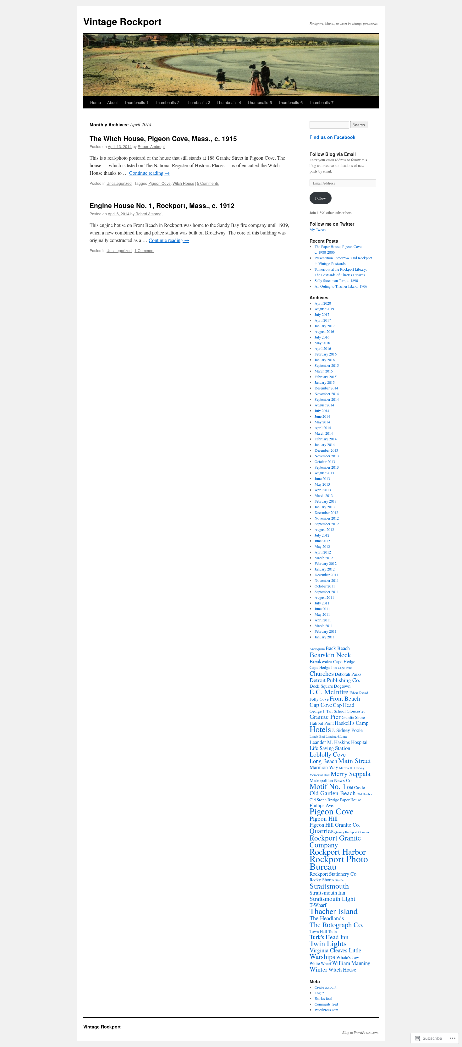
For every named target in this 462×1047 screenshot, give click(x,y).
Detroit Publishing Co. (335, 680)
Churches (322, 673)
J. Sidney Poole (347, 730)
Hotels (320, 728)
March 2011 (324, 625)
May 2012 (322, 546)
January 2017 (325, 325)
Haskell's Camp (351, 722)
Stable (339, 880)
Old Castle (356, 787)
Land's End (317, 736)
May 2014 (322, 421)
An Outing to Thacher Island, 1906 (341, 286)
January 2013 (325, 506)
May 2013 (322, 484)
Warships (322, 956)
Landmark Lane (336, 736)
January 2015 (325, 382)
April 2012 (323, 551)
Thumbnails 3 (198, 102)
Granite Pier (325, 716)
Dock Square (321, 686)
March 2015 (324, 370)
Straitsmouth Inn (327, 892)
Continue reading (149, 172)
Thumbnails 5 (259, 102)
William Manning (351, 963)
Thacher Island (334, 911)
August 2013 (324, 472)
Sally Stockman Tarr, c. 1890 (336, 280)
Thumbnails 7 (321, 102)
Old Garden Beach (333, 793)
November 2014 (327, 393)
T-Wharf (318, 904)
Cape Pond (345, 667)
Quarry (339, 832)
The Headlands (327, 918)
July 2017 (322, 314)
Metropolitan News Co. (331, 780)
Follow (320, 198)
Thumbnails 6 (290, 102)
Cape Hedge (344, 661)
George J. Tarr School (328, 711)
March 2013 (324, 495)
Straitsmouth (329, 885)
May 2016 (322, 342)
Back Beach (338, 648)
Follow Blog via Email (333, 154)
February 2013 (326, 501)
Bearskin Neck (330, 654)
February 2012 (326, 563)
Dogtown (342, 686)
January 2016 (325, 359)
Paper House (350, 799)
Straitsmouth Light (332, 898)
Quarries (321, 830)
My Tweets (318, 229)
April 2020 (323, 303)
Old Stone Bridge (324, 799)
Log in (319, 992)
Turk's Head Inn (329, 937)
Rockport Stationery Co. (334, 873)
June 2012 (322, 540)
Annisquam (317, 649)
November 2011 (327, 580)
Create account (325, 986)
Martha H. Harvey (351, 768)
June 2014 (322, 416)
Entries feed (323, 998)
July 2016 (322, 336)
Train (332, 931)
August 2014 (324, 404)
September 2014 (327, 399)
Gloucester (356, 711)
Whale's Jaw (347, 957)
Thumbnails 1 (136, 102)
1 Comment (144, 250)
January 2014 (325, 444)
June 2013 (322, 478)
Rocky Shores (322, 880)
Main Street (354, 760)
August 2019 (324, 308)
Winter (318, 969)
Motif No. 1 (328, 786)
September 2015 (327, 365)
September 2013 (327, 467)
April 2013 (323, 489)
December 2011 (326, 574)
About (112, 102)
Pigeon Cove (159, 183)
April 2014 (323, 427)
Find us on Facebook (332, 137)
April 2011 (323, 619)
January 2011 (325, 636)
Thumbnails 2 (167, 102)
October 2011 (325, 585)
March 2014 (324, 433)
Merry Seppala (350, 773)
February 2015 (326, 376)
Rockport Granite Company (335, 841)
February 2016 (326, 353)
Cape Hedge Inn (323, 667)
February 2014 (326, 438)
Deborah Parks (348, 674)
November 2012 (327, 518)
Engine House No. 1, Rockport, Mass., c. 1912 (162, 205)
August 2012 (324, 529)
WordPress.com (326, 1009)
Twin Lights (328, 943)
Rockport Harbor (338, 851)
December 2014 (326, 387)
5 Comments (208, 183)
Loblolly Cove (328, 754)
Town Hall (318, 931)
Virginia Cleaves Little (335, 950)
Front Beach (345, 698)
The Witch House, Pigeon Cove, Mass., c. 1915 (163, 138)
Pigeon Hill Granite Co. (335, 824)
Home (95, 102)
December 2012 (326, 512)
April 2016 (323, 348)
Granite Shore (353, 717)
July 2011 (322, 602)
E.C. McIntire (329, 691)
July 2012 (322, 534)
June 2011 (322, 608)
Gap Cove (321, 704)
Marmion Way (324, 767)
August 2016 (324, 331)
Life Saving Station (330, 748)
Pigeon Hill (324, 818)
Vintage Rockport (122, 21)
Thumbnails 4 (229, 102)
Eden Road (358, 693)
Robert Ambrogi (151, 146)
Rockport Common (357, 832)
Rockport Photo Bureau (339, 862)
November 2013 (327, 455)
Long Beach (323, 761)
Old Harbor (364, 794)
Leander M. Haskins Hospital (338, 742)
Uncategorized (119, 183)
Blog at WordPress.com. (360, 1032)
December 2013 (326, 450)
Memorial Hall (320, 775)
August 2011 (324, 597)
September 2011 (327, 591)
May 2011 (322, 614)
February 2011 (326, 631)
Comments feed (326, 1003)
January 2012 (325, 568)
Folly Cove (319, 699)
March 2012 (324, 557)
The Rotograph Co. (337, 924)
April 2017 (323, 319)
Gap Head (343, 704)
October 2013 (325, 461)
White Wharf (320, 963)
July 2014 (322, 410)
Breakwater (321, 661)
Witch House (183, 183)
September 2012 (327, 523)
